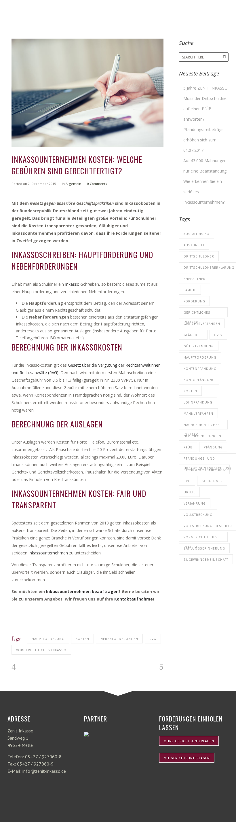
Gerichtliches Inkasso (197, 313)
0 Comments (97, 183)
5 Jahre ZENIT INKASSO (205, 88)
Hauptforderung (48, 639)
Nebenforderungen (119, 639)
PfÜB (188, 447)
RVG (152, 639)
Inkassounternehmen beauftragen (82, 591)
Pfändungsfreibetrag (204, 470)
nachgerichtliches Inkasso (202, 426)
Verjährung (195, 503)
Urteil (189, 492)
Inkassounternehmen (48, 553)
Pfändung (213, 447)
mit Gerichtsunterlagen (187, 758)
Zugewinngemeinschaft (206, 560)
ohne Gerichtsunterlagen (189, 741)
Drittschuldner (199, 256)
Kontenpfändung (200, 369)
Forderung (194, 301)
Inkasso (72, 284)
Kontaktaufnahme (133, 599)
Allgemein (73, 183)
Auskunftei (194, 245)
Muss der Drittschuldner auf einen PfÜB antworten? (205, 109)
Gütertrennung (199, 346)
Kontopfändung (199, 380)
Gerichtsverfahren (202, 324)
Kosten (82, 639)
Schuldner (212, 481)
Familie (190, 290)
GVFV (218, 335)
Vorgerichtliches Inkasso (41, 650)
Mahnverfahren (198, 414)
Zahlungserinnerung (204, 548)
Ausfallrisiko (197, 234)
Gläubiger (193, 335)
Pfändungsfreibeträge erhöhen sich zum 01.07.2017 (203, 140)
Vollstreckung (198, 515)
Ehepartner (194, 279)
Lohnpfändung (198, 402)
